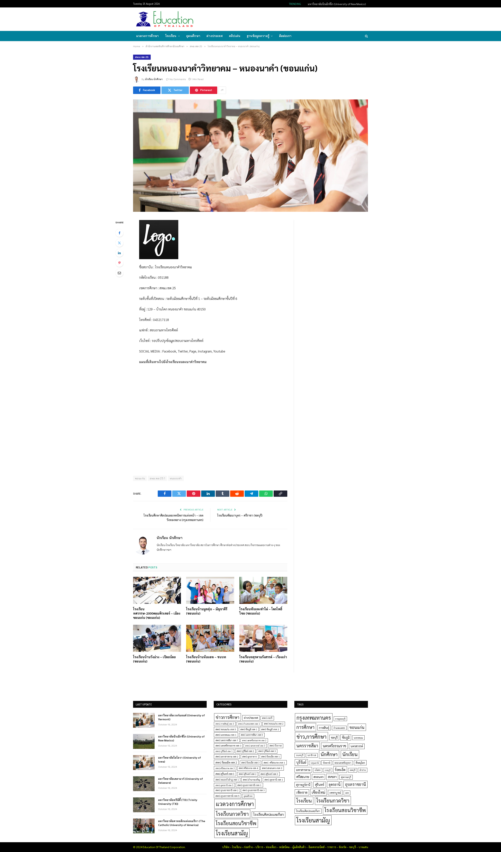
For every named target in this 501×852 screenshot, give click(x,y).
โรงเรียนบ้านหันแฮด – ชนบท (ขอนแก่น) (206, 659)
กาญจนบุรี (340, 718)
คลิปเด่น (235, 36)
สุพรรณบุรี (346, 777)
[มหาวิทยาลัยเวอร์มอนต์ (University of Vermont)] (144, 720)
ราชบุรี (328, 770)
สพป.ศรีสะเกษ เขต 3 (225, 768)
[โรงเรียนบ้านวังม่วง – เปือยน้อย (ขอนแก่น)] (157, 638)
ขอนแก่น (140, 478)
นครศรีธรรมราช (334, 746)
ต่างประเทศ (214, 36)
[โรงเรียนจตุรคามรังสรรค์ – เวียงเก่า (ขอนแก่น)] (263, 638)
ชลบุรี (334, 737)
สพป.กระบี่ (267, 718)
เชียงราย (301, 792)
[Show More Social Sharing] (222, 90)
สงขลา (332, 776)
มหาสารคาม (303, 770)
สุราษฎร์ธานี (303, 784)
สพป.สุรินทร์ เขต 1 (224, 773)
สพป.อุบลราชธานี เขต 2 (226, 790)
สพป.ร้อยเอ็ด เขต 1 (270, 756)
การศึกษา (305, 727)
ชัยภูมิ (346, 737)
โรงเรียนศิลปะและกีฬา (268, 814)
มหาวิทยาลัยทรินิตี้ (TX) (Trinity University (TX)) (177, 801)
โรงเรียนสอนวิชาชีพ (236, 823)
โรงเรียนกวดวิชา (232, 814)
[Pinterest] (119, 263)
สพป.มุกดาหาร (249, 756)
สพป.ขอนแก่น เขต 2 (273, 723)
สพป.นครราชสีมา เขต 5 (252, 734)
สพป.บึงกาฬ (275, 745)
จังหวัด (342, 847)
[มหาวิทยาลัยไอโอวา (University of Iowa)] (144, 762)
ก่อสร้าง (248, 847)
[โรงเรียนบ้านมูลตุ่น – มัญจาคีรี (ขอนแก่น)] (210, 590)
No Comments (177, 79)
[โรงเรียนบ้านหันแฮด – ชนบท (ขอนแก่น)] (210, 638)
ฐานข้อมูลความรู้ (258, 36)
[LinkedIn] (119, 253)
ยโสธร (318, 770)
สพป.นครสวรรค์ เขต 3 (255, 745)
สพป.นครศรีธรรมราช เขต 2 (254, 740)
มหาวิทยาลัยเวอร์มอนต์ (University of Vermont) (181, 717)
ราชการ (331, 847)
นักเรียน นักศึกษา (154, 79)
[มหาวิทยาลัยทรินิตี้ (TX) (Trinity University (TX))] (144, 804)
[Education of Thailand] (164, 19)
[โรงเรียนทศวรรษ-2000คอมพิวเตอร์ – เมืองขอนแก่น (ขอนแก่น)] (157, 590)
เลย (347, 792)
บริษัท (225, 847)
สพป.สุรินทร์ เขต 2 (247, 774)
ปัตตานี (326, 762)
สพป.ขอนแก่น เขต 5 (225, 729)
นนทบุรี (299, 755)
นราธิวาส (311, 755)
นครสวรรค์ (357, 746)
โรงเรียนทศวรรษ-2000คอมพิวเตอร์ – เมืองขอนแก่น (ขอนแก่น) (156, 613)
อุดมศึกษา (193, 36)
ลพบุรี (352, 770)
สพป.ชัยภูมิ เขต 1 (248, 729)
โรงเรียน (171, 36)
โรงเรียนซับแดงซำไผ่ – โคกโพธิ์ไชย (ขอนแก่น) (260, 611)
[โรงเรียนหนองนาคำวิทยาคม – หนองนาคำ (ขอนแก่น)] (250, 155)
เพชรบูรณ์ (335, 792)
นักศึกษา (329, 754)
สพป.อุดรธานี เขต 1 (273, 779)
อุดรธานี (335, 784)
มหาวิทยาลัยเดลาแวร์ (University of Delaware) (180, 780)
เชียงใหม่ (318, 792)
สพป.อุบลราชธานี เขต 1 (249, 785)
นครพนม (358, 737)
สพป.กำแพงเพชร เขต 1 (249, 723)
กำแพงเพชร (339, 728)
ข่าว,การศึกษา (311, 736)
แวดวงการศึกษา (147, 36)
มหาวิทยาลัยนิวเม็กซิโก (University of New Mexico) (337, 4)
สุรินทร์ (319, 784)
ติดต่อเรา (285, 36)
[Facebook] (119, 233)
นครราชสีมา (307, 745)
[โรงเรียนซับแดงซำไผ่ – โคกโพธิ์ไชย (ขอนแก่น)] (263, 590)
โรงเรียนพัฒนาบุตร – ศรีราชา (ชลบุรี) (239, 515)
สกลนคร (318, 777)
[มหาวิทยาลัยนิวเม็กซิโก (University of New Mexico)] (144, 741)
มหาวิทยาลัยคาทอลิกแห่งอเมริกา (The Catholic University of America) (181, 823)
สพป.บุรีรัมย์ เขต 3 (267, 751)
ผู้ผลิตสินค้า (299, 847)
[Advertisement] (296, 19)
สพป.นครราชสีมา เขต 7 (226, 740)
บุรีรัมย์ (301, 762)
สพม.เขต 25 (142, 57)
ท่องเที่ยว (271, 847)
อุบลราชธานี (355, 784)
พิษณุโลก (360, 762)
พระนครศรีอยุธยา (342, 762)
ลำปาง (363, 770)
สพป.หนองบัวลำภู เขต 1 (227, 779)
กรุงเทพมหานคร (313, 717)
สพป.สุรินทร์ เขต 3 (269, 774)
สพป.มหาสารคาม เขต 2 (226, 756)
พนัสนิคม (284, 847)
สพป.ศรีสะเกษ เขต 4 (248, 768)
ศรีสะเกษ (302, 776)
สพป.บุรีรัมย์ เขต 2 (245, 751)
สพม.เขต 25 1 (157, 478)
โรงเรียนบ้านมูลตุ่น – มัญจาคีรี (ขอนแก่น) (206, 611)
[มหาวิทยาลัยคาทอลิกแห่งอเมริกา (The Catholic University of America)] (144, 826)
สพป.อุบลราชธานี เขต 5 (227, 795)
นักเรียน (350, 754)
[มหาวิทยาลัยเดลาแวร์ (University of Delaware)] (144, 783)
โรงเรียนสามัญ (232, 833)
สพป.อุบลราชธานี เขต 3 (253, 790)
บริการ (259, 847)
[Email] (119, 273)
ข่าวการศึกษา (227, 717)
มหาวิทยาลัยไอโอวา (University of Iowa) (179, 759)
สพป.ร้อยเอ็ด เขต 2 (226, 762)
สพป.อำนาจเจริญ (251, 779)
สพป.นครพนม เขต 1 (225, 734)
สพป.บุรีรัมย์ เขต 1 (223, 751)
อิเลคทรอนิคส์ (316, 847)
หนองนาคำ (176, 478)
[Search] (366, 36)
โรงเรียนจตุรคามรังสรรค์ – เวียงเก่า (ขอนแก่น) (263, 659)
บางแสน (363, 847)
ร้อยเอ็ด (340, 769)
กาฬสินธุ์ (324, 727)
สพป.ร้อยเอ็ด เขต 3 (250, 762)
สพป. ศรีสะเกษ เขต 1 (274, 762)
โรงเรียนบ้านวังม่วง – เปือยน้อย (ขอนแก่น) (154, 659)
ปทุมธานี (315, 762)
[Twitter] (119, 243)
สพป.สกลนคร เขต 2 (272, 768)
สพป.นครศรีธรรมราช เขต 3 (228, 745)
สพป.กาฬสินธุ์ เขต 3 (224, 723)
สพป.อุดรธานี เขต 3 (224, 785)
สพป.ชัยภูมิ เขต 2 (270, 729)
